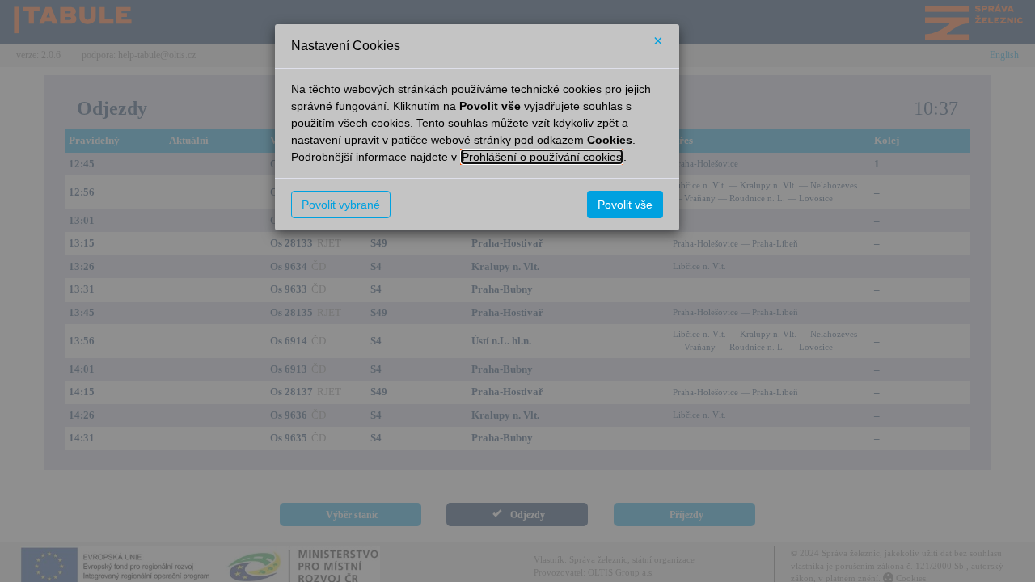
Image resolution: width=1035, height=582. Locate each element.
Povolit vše (625, 204)
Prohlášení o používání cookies (542, 156)
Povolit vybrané (341, 204)
